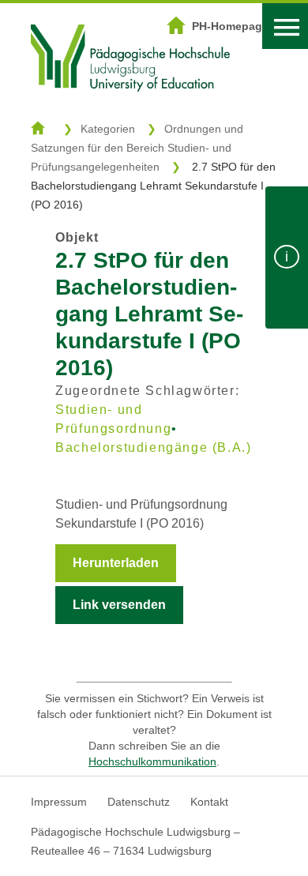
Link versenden (119, 604)
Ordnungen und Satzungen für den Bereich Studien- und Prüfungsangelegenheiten (137, 147)
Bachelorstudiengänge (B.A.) (153, 447)
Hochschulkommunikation (152, 761)
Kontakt (209, 801)
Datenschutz (138, 801)
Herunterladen (116, 563)
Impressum (59, 801)
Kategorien (108, 128)
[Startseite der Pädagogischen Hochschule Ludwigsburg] (130, 111)
